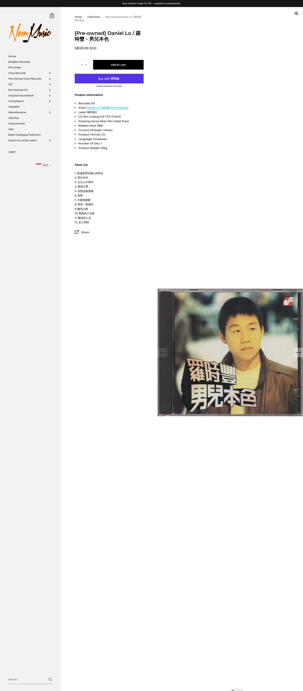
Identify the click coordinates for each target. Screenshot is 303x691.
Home (78, 16)
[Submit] (50, 679)
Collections (93, 16)
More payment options (109, 86)
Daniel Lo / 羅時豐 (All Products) (107, 107)
